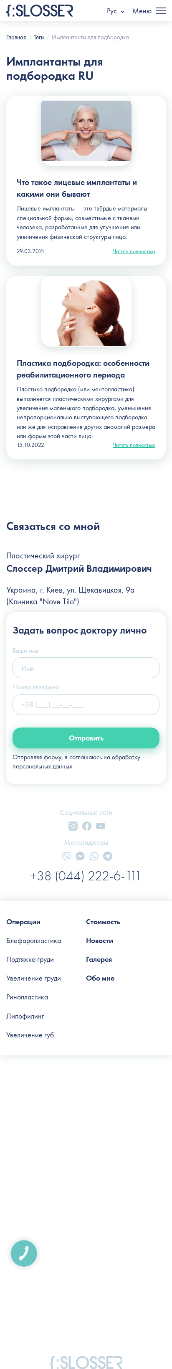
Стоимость (103, 921)
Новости (99, 940)
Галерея (99, 959)
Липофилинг (25, 1016)
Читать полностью (134, 251)
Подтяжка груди (30, 959)
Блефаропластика (33, 940)
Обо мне (100, 978)
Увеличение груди (33, 978)
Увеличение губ (30, 1034)
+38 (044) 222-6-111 (86, 876)
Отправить (86, 738)
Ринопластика (27, 996)
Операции (23, 921)
